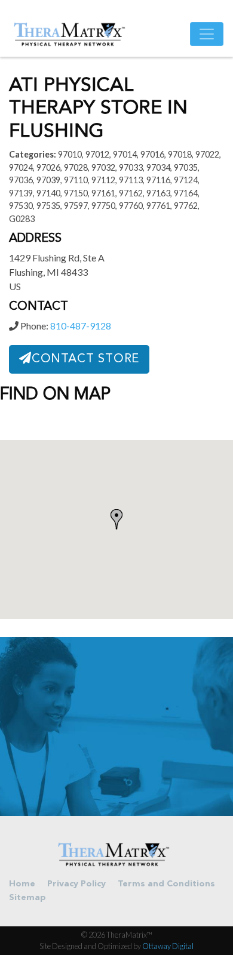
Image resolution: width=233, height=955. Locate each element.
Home (22, 884)
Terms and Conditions (166, 884)
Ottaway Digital (168, 946)
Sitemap (27, 898)
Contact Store (85, 359)
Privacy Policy (76, 884)
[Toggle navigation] (206, 34)
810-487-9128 (80, 325)
